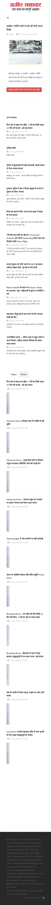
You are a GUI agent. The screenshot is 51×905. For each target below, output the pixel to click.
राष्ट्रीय (11, 34)
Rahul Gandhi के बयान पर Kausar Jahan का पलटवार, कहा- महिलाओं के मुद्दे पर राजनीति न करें (25, 290)
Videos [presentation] (14, 375)
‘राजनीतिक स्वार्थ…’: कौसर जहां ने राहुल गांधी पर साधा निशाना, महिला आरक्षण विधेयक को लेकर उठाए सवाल (25, 340)
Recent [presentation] (24, 374)
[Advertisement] (25, 792)
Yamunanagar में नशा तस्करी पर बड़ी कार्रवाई (25, 539)
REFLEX (38, 898)
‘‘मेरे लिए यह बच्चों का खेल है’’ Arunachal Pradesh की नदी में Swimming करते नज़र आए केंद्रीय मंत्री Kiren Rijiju (26, 238)
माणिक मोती (11, 148)
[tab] (14, 374)
